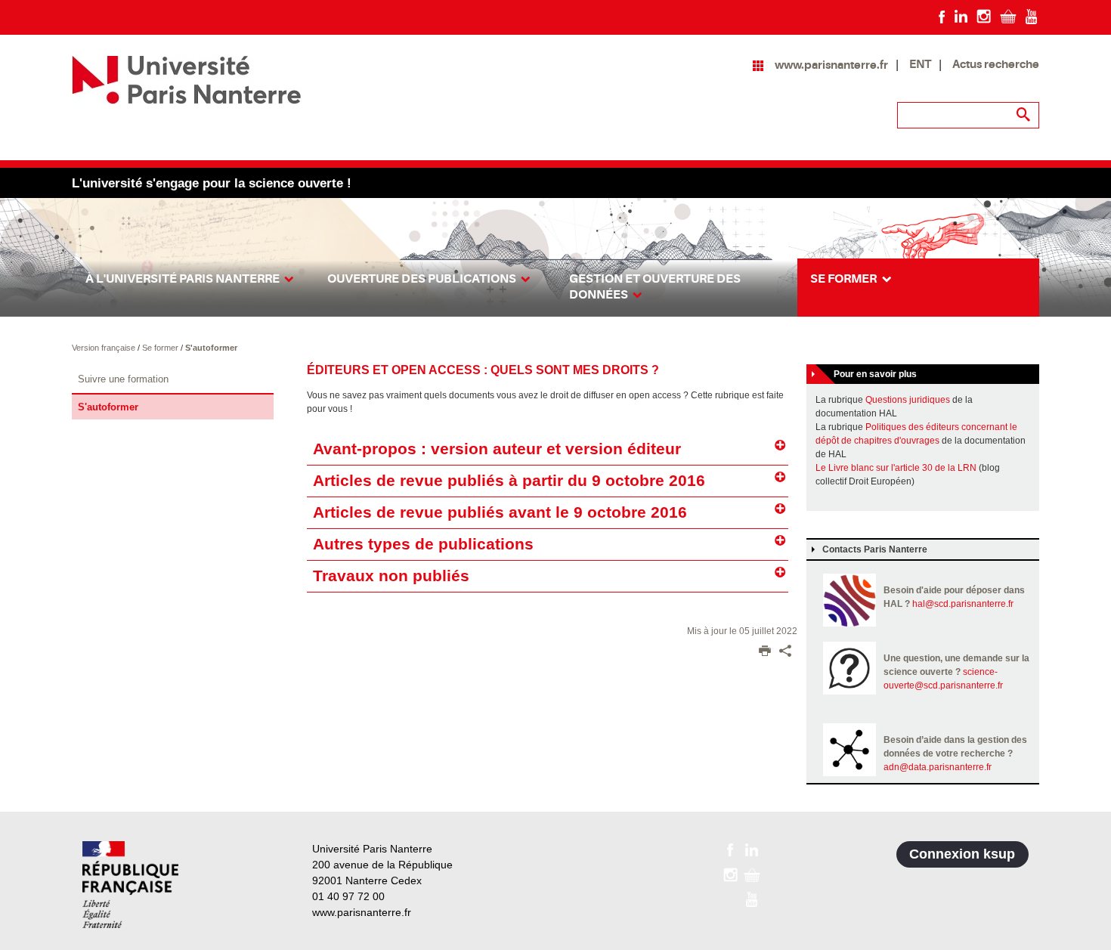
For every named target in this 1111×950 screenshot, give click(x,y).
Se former (161, 347)
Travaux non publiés (391, 576)
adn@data (905, 767)
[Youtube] (1031, 16)
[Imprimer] (765, 652)
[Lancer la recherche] (1024, 114)
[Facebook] (942, 16)
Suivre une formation (123, 379)
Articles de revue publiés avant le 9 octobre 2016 (500, 512)
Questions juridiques (907, 400)
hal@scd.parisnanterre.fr (963, 604)
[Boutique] (1008, 16)
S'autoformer (211, 347)
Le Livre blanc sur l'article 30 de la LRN (895, 468)
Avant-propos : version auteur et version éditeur (497, 449)
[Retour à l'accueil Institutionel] (130, 884)
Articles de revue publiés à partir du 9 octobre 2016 (509, 481)
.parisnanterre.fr (959, 767)
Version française (105, 347)
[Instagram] (983, 16)
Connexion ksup (962, 854)
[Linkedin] (961, 16)
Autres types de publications (423, 544)
